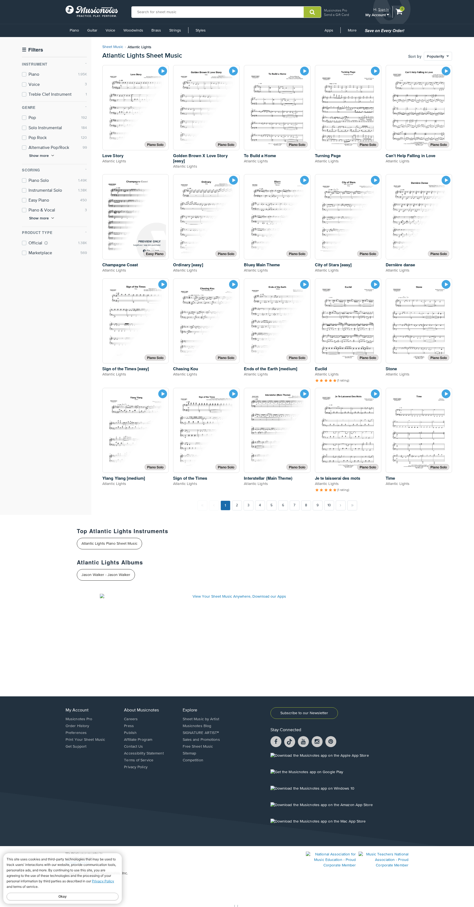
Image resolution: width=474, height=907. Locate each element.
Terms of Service (138, 760)
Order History (77, 726)
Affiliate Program (138, 740)
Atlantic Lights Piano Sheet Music (109, 544)
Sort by (415, 56)
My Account (376, 15)
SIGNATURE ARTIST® (201, 733)
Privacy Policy (135, 767)
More (354, 32)
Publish (130, 733)
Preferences (76, 733)
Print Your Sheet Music (85, 740)
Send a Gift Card (336, 14)
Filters (32, 49)
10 (329, 505)
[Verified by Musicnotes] (46, 243)
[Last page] (352, 505)
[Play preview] (162, 71)
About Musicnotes (141, 710)
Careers (131, 719)
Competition (193, 760)
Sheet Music (112, 47)
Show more (39, 155)
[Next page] (341, 505)
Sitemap (189, 753)
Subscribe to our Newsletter (304, 713)
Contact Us (133, 746)
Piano (74, 30)
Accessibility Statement (143, 753)
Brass (156, 30)
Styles (201, 30)
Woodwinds (133, 30)
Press (129, 726)
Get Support (76, 746)
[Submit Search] (312, 12)
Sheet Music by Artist (201, 719)
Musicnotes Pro (335, 10)
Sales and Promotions (201, 740)
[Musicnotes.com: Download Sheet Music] (92, 11)
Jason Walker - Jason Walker (105, 575)
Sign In (383, 9)
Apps (329, 30)
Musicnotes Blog (197, 726)
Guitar (92, 30)
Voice (110, 30)
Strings (175, 30)
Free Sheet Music (198, 746)
